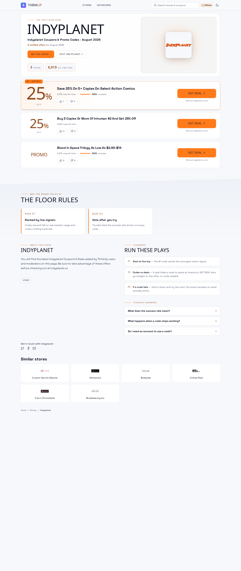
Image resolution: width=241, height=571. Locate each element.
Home (23, 410)
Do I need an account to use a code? (172, 331)
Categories (104, 5)
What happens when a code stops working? (172, 321)
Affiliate (208, 5)
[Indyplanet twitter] (22, 348)
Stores (87, 5)
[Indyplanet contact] (34, 348)
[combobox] (175, 5)
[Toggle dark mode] (217, 5)
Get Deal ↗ (196, 93)
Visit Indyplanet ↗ (71, 54)
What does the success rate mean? (172, 310)
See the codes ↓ (41, 54)
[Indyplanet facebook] (28, 348)
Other (26, 280)
